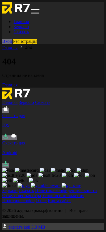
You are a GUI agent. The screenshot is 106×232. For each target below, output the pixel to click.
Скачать (21, 31)
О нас (41, 200)
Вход (7, 41)
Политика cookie (18, 200)
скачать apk (26, 227)
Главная (21, 21)
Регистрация (25, 41)
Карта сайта (59, 200)
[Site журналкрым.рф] (16, 12)
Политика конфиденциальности (66, 190)
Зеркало (21, 26)
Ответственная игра (21, 195)
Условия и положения (63, 195)
